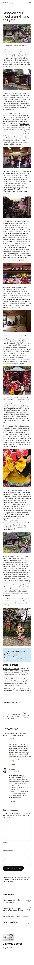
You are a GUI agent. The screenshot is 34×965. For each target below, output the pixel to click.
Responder (12, 764)
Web (4, 859)
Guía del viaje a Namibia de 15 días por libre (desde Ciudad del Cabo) (11, 716)
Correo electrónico (8, 850)
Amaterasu (12, 741)
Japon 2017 (15, 702)
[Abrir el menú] (30, 3)
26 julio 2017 (12, 769)
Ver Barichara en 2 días (11, 916)
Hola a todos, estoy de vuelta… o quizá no (11, 901)
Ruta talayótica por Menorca (27, 715)
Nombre (5, 843)
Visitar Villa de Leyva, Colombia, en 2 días (10, 923)
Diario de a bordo (8, 3)
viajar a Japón (24, 124)
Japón (24, 45)
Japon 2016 (7, 702)
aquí (22, 260)
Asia (20, 45)
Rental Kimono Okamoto (11, 669)
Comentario (6, 821)
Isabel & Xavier (13, 45)
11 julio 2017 (12, 739)
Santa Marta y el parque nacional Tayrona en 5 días (13, 909)
